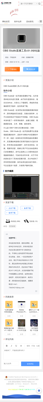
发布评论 (30, 364)
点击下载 (12, 208)
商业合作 (26, 384)
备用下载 (27, 208)
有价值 (15, 221)
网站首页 (6, 21)
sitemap (21, 386)
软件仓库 (18, 21)
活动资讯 (29, 21)
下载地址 (13, 69)
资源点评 (31, 69)
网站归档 (34, 384)
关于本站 (18, 384)
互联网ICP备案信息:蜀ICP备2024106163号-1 (23, 377)
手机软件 (13, 57)
